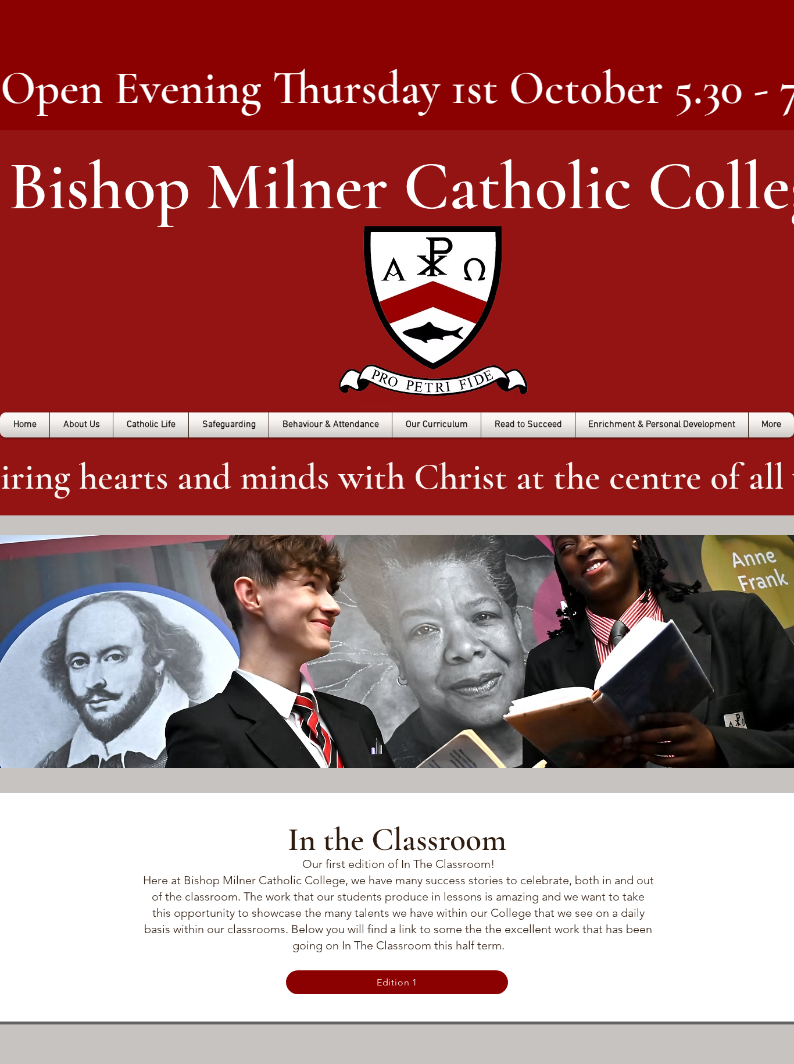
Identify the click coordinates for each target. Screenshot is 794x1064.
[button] (81, 424)
